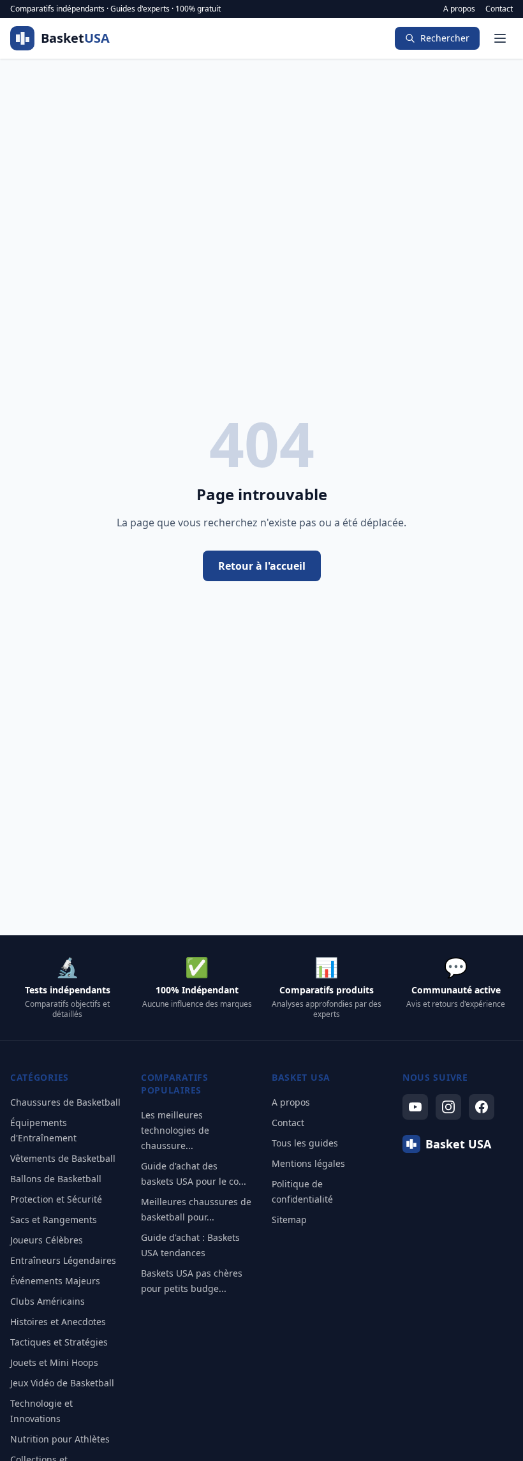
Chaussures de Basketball (65, 1102)
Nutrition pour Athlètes (60, 1439)
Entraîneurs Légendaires (63, 1260)
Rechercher (444, 38)
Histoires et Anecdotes (58, 1322)
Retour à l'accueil (262, 566)
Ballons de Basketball (55, 1179)
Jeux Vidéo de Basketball (62, 1383)
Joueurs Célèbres (46, 1240)
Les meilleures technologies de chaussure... (175, 1130)
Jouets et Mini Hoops (54, 1362)
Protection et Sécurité (56, 1199)
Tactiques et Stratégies (59, 1342)
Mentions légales (308, 1163)
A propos (459, 9)
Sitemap (289, 1219)
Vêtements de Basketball (62, 1158)
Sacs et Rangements (53, 1219)
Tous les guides (305, 1143)
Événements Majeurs (55, 1281)
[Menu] (500, 38)
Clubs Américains (47, 1301)
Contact (499, 9)
